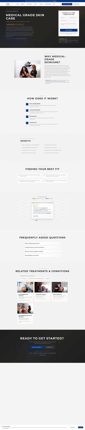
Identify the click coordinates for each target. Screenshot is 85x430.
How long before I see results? (32, 255)
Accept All (80, 427)
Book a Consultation (37, 347)
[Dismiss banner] (59, 1)
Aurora (31, 353)
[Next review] (51, 220)
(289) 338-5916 (76, 4)
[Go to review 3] (40, 220)
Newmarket (41, 353)
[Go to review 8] (48, 220)
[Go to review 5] (43, 220)
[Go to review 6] (45, 220)
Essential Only (72, 427)
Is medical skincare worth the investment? (34, 247)
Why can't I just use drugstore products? (34, 251)
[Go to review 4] (41, 220)
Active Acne (23, 278)
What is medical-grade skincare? (32, 243)
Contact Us (49, 347)
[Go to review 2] (38, 220)
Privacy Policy (6, 428)
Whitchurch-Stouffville (52, 353)
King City (45, 353)
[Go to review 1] (36, 220)
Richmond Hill (35, 353)
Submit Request (68, 30)
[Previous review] (34, 220)
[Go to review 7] (47, 220)
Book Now (55, 1)
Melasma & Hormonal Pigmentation (36, 278)
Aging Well (48, 278)
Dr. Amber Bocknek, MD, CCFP (20, 38)
